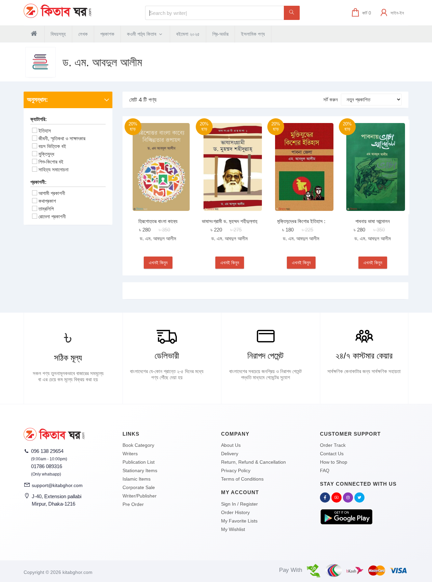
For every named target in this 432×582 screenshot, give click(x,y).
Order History (235, 512)
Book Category (138, 445)
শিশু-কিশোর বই (50, 162)
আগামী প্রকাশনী (51, 193)
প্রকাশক (107, 34)
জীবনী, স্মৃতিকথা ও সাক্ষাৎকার (61, 138)
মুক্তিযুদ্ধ (46, 154)
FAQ (324, 470)
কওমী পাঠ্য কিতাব (142, 34)
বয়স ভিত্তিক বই (52, 146)
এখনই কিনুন (158, 262)
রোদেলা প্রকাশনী (52, 216)
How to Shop (333, 462)
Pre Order (133, 504)
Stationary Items (140, 470)
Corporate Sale (139, 487)
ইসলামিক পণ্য (253, 34)
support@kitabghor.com (57, 485)
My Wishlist (233, 529)
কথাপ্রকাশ (47, 201)
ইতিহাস (44, 131)
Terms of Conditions (242, 479)
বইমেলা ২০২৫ (188, 34)
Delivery (229, 453)
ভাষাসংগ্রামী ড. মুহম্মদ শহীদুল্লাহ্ (230, 221)
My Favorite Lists (239, 521)
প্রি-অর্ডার (220, 34)
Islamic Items (137, 479)
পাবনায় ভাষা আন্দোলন (372, 221)
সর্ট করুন (330, 99)
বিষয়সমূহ (58, 34)
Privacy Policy (235, 470)
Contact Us (332, 453)
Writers (130, 453)
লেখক (83, 34)
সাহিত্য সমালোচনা (53, 169)
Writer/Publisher (140, 496)
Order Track (333, 445)
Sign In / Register (239, 504)
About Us (231, 445)
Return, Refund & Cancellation (253, 462)
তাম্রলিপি (46, 209)
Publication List (139, 462)
